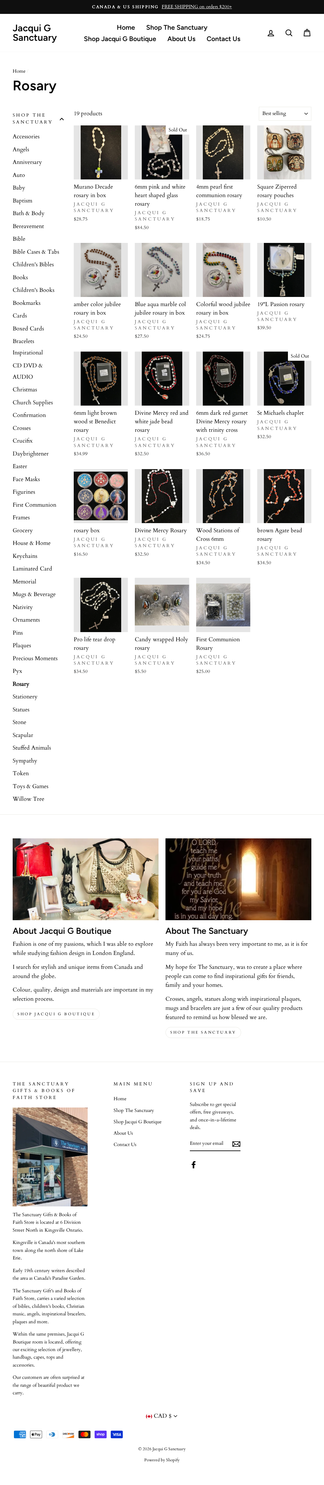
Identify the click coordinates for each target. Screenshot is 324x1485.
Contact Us (223, 39)
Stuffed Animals (32, 748)
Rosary (21, 684)
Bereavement (28, 226)
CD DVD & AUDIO (28, 371)
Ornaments (26, 620)
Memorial (24, 582)
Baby (19, 188)
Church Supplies (33, 403)
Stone (19, 722)
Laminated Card (32, 569)
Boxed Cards (28, 329)
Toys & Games (30, 786)
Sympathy (25, 761)
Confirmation (29, 415)
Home (126, 27)
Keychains (25, 556)
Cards (20, 316)
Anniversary (27, 162)
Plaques (22, 645)
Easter (20, 466)
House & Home (32, 543)
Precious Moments (35, 658)
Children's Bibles (33, 265)
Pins (18, 633)
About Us (181, 39)
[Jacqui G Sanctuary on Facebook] (193, 1164)
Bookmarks (26, 303)
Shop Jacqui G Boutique (120, 39)
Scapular (23, 735)
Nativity (23, 607)
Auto (19, 175)
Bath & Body (29, 213)
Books (20, 277)
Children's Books (33, 290)
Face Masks (26, 479)
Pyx (17, 671)
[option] (162, 7)
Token (21, 773)
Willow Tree (28, 799)
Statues (21, 710)
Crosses (22, 428)
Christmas (25, 390)
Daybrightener (31, 454)
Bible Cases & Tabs (36, 252)
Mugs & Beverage (34, 594)
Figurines (24, 492)
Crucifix (23, 441)
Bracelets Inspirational (28, 347)
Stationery (25, 697)
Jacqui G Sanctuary (35, 32)
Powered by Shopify (162, 1460)
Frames (21, 518)
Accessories (26, 137)
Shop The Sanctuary (177, 27)
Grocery (23, 530)
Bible (19, 239)
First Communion (34, 505)
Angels (21, 150)
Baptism (22, 201)
